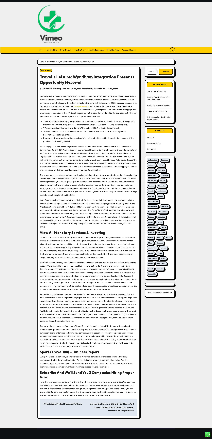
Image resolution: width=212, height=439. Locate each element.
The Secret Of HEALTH (156, 91)
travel (106, 89)
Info (41, 50)
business (164, 160)
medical (151, 232)
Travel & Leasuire (81, 106)
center (161, 165)
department (152, 175)
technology (161, 263)
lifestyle (161, 217)
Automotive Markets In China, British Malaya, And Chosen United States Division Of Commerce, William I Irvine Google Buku (112, 407)
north (159, 237)
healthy (151, 196)
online (168, 237)
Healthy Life (51, 50)
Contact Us (151, 149)
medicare (161, 232)
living (150, 222)
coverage (161, 170)
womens (160, 269)
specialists (152, 258)
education (152, 180)
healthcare (161, 191)
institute (151, 211)
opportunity (88, 89)
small (160, 253)
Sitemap (150, 137)
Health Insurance (96, 50)
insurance (163, 211)
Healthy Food (113, 50)
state (163, 258)
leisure (70, 89)
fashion (151, 186)
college (151, 170)
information (152, 206)
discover (165, 175)
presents (98, 89)
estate (162, 180)
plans (150, 243)
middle (150, 237)
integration (61, 89)
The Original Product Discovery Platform (63, 404)
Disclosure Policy (154, 143)
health (150, 191)
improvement (153, 201)
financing (161, 186)
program (160, 243)
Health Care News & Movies (158, 105)
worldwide (152, 274)
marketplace (152, 227)
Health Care (80, 50)
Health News (65, 50)
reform (163, 248)
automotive (152, 160)
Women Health (128, 50)
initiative (164, 206)
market (159, 222)
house (160, 196)
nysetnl (78, 89)
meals (164, 227)
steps (150, 263)
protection (152, 248)
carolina (151, 165)
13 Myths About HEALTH (157, 111)
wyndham (114, 89)
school (150, 253)
